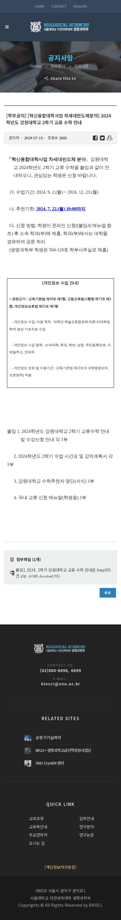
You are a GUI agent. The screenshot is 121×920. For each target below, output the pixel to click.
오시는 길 (37, 843)
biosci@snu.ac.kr (60, 683)
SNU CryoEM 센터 (49, 763)
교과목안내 (38, 826)
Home (39, 6)
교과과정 (36, 818)
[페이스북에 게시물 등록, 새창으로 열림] (95, 138)
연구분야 (86, 826)
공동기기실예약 (48, 737)
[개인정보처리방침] (60, 867)
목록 (107, 592)
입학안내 (86, 818)
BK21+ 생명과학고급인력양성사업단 (63, 750)
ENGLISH (80, 6)
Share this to (62, 78)
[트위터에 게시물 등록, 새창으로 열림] (102, 138)
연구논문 (86, 835)
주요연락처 (38, 835)
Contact (58, 6)
